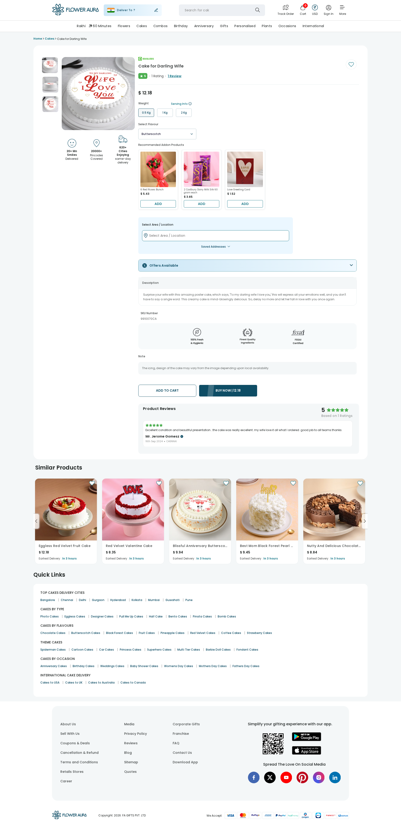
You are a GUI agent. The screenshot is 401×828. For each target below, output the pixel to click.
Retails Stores (72, 771)
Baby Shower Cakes (144, 666)
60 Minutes (102, 26)
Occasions (287, 26)
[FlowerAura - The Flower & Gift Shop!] (75, 15)
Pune (189, 600)
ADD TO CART (167, 390)
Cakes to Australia (101, 682)
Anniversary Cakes (53, 666)
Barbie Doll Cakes (218, 650)
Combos (160, 26)
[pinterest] (302, 777)
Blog (128, 752)
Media (129, 724)
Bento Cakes (177, 616)
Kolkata (137, 600)
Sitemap (131, 762)
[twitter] (270, 777)
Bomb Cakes (227, 616)
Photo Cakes (49, 616)
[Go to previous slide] (36, 521)
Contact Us (182, 752)
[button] (50, 65)
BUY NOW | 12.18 (228, 390)
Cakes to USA (49, 682)
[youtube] (286, 777)
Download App (185, 762)
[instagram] (318, 777)
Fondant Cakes (247, 650)
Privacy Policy (135, 733)
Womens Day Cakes (178, 666)
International (313, 26)
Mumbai (154, 600)
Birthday (181, 26)
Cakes (141, 26)
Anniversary (204, 26)
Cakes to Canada (133, 682)
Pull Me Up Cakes (131, 616)
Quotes (130, 771)
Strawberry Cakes (259, 633)
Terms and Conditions (79, 762)
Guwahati (172, 600)
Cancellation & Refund (79, 752)
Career (66, 781)
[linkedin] (335, 777)
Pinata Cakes (202, 616)
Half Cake (156, 616)
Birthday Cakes (83, 666)
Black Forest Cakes (119, 633)
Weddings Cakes (112, 666)
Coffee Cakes (231, 633)
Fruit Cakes (147, 633)
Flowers (124, 26)
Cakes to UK (73, 682)
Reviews (131, 743)
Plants (267, 26)
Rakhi (81, 26)
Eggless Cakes (75, 616)
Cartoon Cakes (82, 650)
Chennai (67, 600)
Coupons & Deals (75, 743)
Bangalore (47, 600)
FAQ (176, 743)
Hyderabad (118, 600)
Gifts (224, 26)
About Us (68, 724)
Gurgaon (98, 600)
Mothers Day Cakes (213, 666)
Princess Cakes (130, 650)
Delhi (82, 600)
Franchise (181, 733)
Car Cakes (106, 650)
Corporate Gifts (186, 724)
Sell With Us (70, 733)
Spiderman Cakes (53, 650)
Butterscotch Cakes (85, 633)
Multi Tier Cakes (188, 650)
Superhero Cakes (159, 650)
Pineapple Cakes (172, 633)
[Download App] (306, 740)
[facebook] (253, 777)
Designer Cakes (102, 616)
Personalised (244, 26)
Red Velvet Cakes (202, 633)
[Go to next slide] (365, 521)
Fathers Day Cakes (246, 666)
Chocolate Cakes (52, 633)
